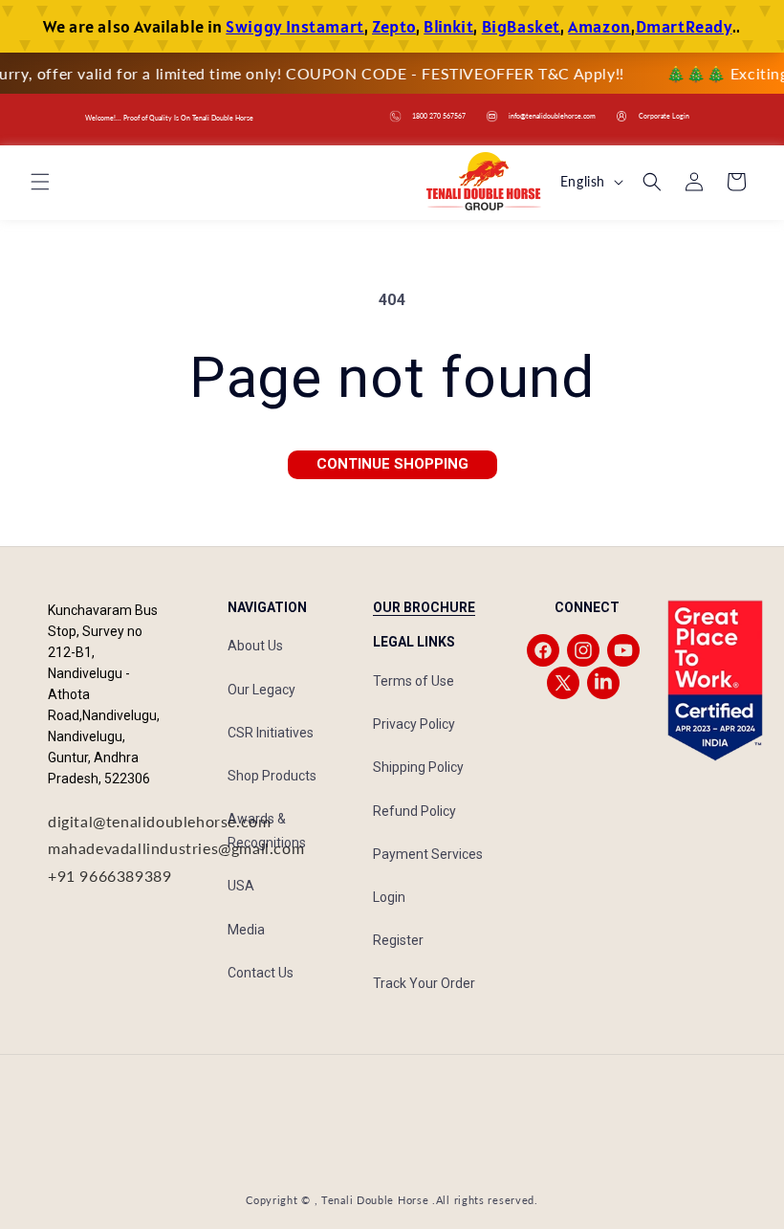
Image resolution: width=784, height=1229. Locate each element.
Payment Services (428, 854)
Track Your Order (424, 983)
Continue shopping (392, 463)
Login (389, 897)
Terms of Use (413, 681)
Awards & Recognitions (267, 830)
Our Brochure (424, 607)
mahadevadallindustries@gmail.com (176, 848)
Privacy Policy (414, 724)
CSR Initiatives (271, 732)
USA (241, 885)
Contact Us (261, 972)
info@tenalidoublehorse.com (552, 116)
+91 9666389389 (109, 876)
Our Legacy (261, 689)
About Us (255, 645)
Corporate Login (664, 116)
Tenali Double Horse (374, 1200)
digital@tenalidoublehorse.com (159, 821)
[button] (40, 182)
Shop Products (272, 775)
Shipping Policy (418, 767)
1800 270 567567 (439, 116)
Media (246, 929)
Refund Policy (414, 811)
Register (398, 940)
